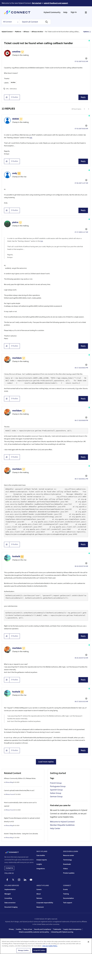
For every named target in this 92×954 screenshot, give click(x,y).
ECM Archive (13, 89)
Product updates (68, 873)
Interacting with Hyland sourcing (62, 932)
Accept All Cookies (39, 950)
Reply (83, 97)
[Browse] (86, 12)
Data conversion (9, 903)
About (38, 894)
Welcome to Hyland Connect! (62, 821)
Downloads (67, 864)
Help (65, 12)
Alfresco (26, 32)
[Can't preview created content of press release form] (85, 109)
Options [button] (86, 32)
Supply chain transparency (72, 929)
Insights (39, 864)
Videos (65, 869)
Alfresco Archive (37, 32)
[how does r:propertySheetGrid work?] (88, 109)
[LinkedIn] (25, 879)
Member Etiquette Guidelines (62, 825)
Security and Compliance (42, 929)
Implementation (10, 889)
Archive (13, 82)
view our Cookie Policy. (49, 946)
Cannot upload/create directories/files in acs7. (19, 790)
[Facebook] (7, 879)
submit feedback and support (56, 3)
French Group (56, 783)
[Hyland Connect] (17, 12)
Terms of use (27, 929)
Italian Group (55, 793)
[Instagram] (19, 879)
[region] (46, 946)
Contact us (9, 868)
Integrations (40, 869)
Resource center (68, 855)
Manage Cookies (23, 950)
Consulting (8, 898)
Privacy (11, 929)
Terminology (67, 860)
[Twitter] (13, 879)
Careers (39, 889)
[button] (6, 97)
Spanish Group (56, 789)
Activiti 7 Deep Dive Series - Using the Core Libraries (21, 834)
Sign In (74, 12)
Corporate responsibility (44, 903)
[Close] (88, 941)
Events (65, 889)
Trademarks (57, 929)
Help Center (55, 828)
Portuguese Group (58, 786)
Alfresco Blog (9, 782)
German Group (56, 796)
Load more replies (46, 761)
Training (66, 894)
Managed (7, 894)
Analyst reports (41, 860)
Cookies (18, 929)
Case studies (40, 855)
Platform (18, 32)
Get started (36, 3)
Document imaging (10, 907)
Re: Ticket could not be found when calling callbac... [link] (62, 32)
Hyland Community (52, 12)
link (31, 138)
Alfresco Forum (9, 794)
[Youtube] (31, 879)
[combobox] (35, 22)
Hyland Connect (7, 32)
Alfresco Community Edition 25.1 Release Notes (20, 778)
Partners (39, 898)
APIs (7, 89)
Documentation (68, 898)
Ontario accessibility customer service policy (34, 932)
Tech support (67, 903)
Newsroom (40, 907)
